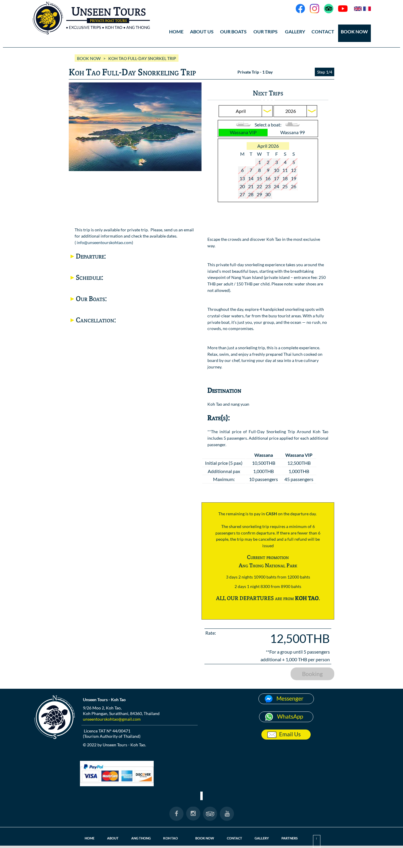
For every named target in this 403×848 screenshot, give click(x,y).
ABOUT (113, 838)
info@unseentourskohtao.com (104, 242)
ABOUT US (202, 31)
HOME (176, 31)
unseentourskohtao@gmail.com (112, 719)
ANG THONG (141, 838)
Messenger (290, 698)
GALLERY (262, 838)
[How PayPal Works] (117, 784)
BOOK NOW (354, 31)
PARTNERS (289, 838)
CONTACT (323, 31)
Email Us (290, 734)
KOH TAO (170, 838)
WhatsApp (290, 716)
